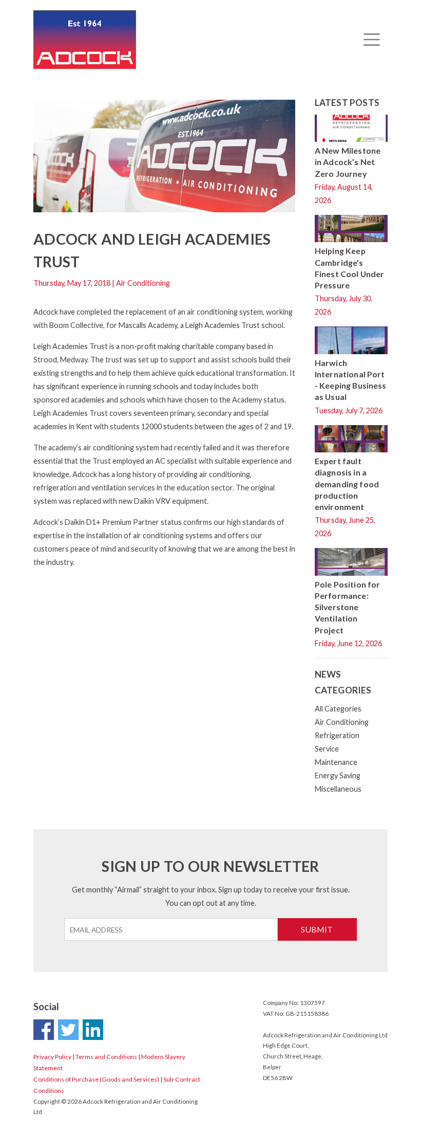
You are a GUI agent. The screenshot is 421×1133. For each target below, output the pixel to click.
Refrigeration (337, 735)
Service (327, 748)
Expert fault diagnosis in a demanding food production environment (347, 483)
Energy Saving (337, 775)
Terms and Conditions (106, 1057)
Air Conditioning (342, 722)
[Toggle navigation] (371, 39)
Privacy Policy (52, 1057)
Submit (317, 929)
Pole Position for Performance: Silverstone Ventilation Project (347, 607)
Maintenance (336, 762)
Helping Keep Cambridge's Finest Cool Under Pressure (350, 268)
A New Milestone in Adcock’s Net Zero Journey (347, 161)
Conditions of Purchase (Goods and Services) (96, 1079)
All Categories (338, 708)
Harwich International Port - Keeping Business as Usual (351, 380)
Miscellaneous (338, 788)
